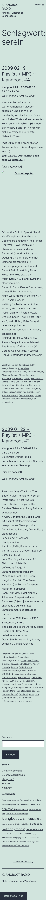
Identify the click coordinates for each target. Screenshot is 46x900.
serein (37, 392)
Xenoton (20, 845)
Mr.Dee (23, 819)
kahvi (21, 814)
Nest (28, 691)
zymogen (27, 701)
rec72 (4, 834)
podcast (12, 392)
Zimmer (26, 845)
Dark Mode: (11, 895)
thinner (38, 395)
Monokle (15, 388)
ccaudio (18, 804)
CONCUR (6, 674)
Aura (21, 800)
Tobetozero (5, 842)
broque (11, 805)
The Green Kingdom (22, 697)
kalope (25, 814)
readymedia (15, 829)
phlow (4, 392)
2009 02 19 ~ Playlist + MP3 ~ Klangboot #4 (19, 73)
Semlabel (23, 694)
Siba (37, 694)
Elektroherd (37, 677)
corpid (27, 378)
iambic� (36, 381)
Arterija (14, 667)
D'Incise (15, 674)
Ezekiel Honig (8, 381)
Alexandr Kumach (10, 375)
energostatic (33, 809)
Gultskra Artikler (23, 381)
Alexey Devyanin (26, 375)
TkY (38, 838)
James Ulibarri (8, 385)
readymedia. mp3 (25, 392)
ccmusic (25, 804)
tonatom (6, 398)
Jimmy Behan (21, 684)
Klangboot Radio (16, 874)
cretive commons (21, 809)
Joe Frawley (15, 814)
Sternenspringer (26, 395)
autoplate (6, 378)
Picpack (28, 824)
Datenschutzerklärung (13, 775)
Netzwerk (7, 787)
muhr (22, 388)
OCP (38, 388)
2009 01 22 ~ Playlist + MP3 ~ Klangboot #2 (19, 435)
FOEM (11, 681)
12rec (23, 371)
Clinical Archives (28, 670)
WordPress (30, 881)
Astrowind (15, 800)
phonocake (20, 824)
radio (4, 829)
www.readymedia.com (9, 845)
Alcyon (40, 371)
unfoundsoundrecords (21, 398)
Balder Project (25, 667)
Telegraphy (17, 838)
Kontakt (6, 783)
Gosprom (30, 681)
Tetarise (25, 837)
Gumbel (8, 814)
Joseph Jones (34, 684)
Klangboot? (8, 779)
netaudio (33, 819)
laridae (30, 385)
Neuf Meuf (30, 388)
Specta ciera (11, 834)
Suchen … (7, 737)
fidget (4, 681)
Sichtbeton (7, 697)
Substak (34, 834)
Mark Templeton (17, 691)
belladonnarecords (10, 670)
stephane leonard (10, 395)
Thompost (33, 838)
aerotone (31, 371)
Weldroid (22, 842)
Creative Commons (12, 770)
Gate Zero (19, 681)
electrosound (37, 378)
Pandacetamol (10, 824)
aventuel (35, 800)
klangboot (21, 385)
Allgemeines (23, 368)
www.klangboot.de (33, 842)
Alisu (9, 800)
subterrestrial (7, 838)
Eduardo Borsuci (27, 674)
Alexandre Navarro (23, 664)
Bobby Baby (17, 378)
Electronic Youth (9, 677)
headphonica (8, 684)
